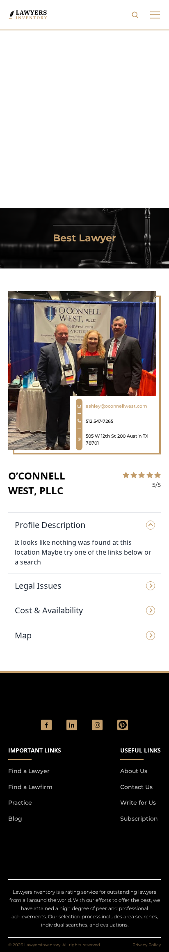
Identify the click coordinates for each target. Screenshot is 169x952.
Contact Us (136, 787)
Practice (20, 802)
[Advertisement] (84, 119)
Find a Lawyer (29, 771)
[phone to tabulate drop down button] (155, 15)
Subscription (139, 818)
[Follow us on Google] (53, 840)
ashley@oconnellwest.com (116, 406)
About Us (133, 771)
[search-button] (135, 15)
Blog (15, 818)
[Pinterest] (122, 725)
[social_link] (46, 725)
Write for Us (138, 802)
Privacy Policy (146, 944)
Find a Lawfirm (30, 787)
